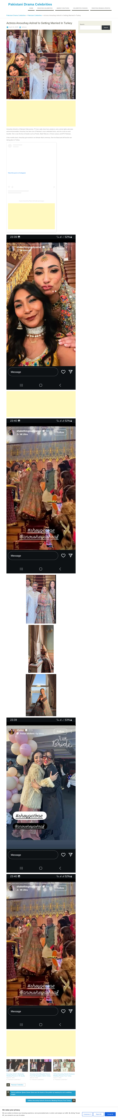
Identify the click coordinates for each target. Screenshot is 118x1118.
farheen (24, 27)
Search (82, 24)
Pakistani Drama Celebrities (30, 4)
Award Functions (63, 8)
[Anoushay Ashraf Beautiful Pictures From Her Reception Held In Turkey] (40, 1065)
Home (31, 8)
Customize (87, 1114)
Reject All (98, 1114)
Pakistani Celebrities (44, 8)
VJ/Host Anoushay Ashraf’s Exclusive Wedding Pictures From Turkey (49, 1100)
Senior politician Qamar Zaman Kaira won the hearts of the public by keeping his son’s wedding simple (41, 1093)
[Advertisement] (41, 114)
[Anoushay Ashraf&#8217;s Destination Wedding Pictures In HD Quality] (17, 1065)
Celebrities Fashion (80, 8)
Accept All (110, 1114)
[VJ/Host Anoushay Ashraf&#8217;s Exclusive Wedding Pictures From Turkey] (64, 1065)
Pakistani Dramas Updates (101, 8)
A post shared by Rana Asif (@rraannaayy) (31, 201)
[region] (59, 1112)
